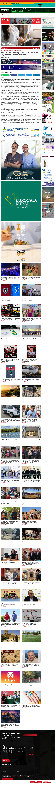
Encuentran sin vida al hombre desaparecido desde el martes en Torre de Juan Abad (10, 420)
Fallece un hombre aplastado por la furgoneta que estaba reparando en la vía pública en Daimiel (10, 340)
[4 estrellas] (3, 72)
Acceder (47, 196)
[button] (45, 15)
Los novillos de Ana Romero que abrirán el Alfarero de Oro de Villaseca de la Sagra (31, 400)
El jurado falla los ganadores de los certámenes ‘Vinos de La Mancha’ (9, 399)
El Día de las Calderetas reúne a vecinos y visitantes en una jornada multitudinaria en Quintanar (10, 522)
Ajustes (45, 782)
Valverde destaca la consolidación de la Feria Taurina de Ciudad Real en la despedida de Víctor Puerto (31, 420)
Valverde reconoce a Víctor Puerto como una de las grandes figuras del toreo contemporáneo (30, 563)
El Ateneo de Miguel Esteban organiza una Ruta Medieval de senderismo (10, 665)
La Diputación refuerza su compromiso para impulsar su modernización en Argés (10, 624)
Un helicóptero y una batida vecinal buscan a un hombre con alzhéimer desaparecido (30, 665)
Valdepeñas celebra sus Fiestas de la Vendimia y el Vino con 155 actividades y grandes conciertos (10, 583)
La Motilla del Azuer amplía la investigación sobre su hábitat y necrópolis (29, 522)
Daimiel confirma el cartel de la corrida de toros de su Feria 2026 (31, 278)
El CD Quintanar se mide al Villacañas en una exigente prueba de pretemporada (10, 360)
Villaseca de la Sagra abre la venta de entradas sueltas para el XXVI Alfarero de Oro (31, 502)
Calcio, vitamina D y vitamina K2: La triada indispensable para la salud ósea (31, 706)
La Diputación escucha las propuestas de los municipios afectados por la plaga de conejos (10, 502)
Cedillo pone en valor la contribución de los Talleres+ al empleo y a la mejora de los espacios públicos (31, 299)
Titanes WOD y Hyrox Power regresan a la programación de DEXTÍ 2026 (10, 319)
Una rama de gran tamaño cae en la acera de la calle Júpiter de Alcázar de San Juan (31, 686)
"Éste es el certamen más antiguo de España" (12, 50)
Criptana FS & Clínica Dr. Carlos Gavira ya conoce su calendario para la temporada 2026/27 (10, 299)
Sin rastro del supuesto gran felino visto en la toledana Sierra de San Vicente (10, 542)
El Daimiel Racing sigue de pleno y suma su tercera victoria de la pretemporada (30, 360)
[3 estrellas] (2, 72)
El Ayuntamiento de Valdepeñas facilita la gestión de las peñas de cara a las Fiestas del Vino (10, 278)
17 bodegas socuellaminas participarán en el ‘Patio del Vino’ (10, 481)
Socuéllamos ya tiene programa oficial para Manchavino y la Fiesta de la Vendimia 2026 (31, 583)
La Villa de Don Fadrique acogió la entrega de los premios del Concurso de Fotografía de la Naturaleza (10, 441)
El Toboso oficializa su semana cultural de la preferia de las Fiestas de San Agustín (10, 645)
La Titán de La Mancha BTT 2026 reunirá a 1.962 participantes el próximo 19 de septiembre (31, 340)
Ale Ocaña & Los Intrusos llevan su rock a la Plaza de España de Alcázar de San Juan (31, 481)
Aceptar (32, 782)
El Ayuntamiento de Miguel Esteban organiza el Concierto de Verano (30, 380)
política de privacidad (13, 773)
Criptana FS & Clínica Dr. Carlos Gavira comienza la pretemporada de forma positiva (10, 604)
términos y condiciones (22, 773)
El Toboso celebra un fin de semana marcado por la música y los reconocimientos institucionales (30, 543)
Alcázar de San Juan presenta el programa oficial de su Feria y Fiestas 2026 (10, 725)
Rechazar (39, 782)
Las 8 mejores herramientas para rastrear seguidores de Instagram (9, 685)
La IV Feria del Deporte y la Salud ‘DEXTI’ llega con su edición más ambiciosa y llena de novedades (29, 624)
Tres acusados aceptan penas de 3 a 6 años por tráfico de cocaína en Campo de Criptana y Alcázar (31, 441)
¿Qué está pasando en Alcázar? (8, 562)
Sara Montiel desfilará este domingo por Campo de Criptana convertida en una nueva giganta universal (31, 319)
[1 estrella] (1, 72)
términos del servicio (23, 776)
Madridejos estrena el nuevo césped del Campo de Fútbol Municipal (31, 644)
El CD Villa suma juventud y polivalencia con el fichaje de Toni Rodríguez (10, 380)
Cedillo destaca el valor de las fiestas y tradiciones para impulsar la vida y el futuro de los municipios (31, 461)
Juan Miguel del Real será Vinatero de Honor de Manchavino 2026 (31, 604)
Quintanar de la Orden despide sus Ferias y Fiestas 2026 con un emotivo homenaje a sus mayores (10, 461)
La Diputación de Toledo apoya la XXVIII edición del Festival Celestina (10, 706)
